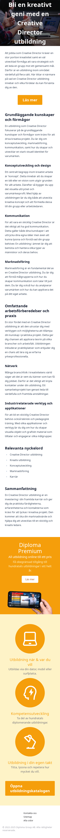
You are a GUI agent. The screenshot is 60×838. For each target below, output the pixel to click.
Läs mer (30, 99)
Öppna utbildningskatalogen (30, 788)
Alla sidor (28, 820)
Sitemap (28, 816)
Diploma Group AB (25, 827)
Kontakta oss (30, 813)
